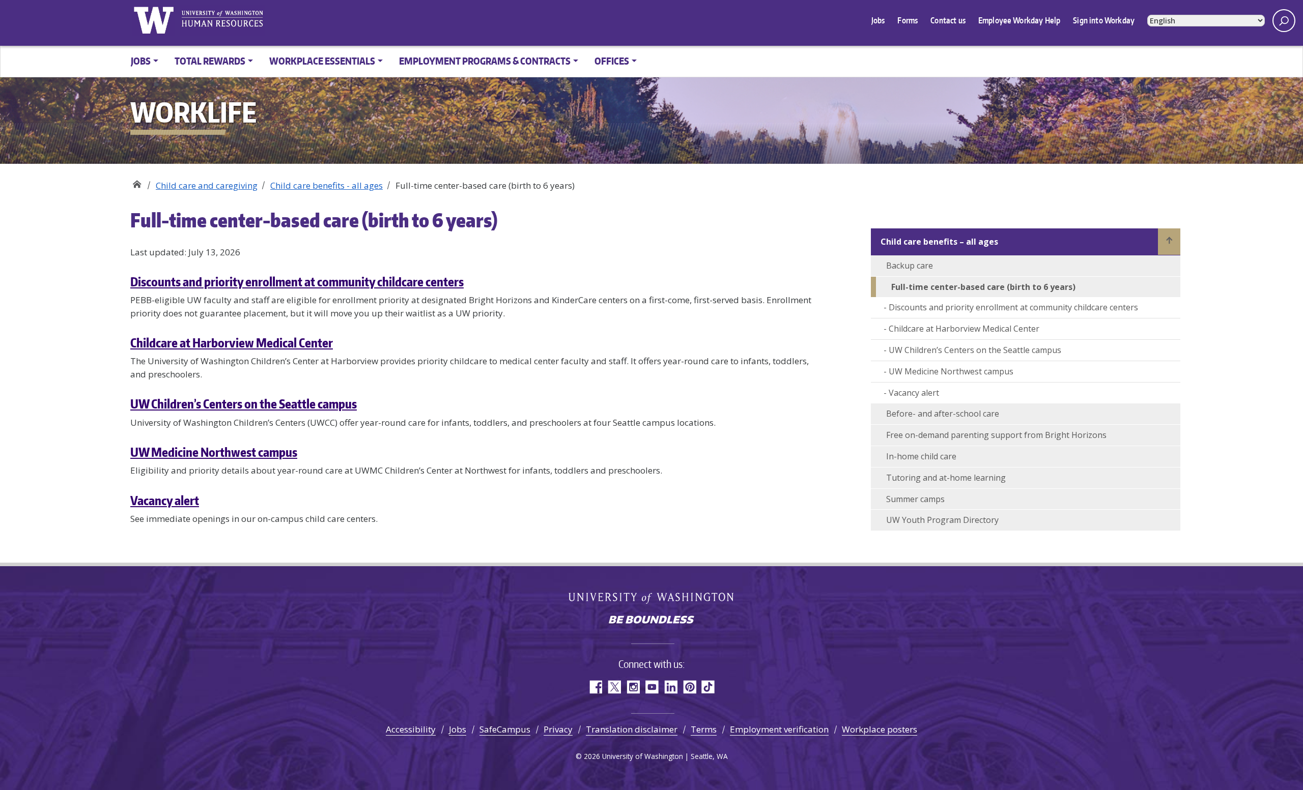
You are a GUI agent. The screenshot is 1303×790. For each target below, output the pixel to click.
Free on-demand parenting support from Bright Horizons (996, 435)
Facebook (595, 687)
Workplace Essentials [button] (322, 60)
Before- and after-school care (942, 413)
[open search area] (1283, 20)
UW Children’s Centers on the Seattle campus (243, 404)
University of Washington (153, 20)
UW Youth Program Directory (942, 519)
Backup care (909, 265)
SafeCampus (504, 729)
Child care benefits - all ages (326, 185)
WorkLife (136, 182)
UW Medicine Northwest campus (213, 452)
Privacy (558, 729)
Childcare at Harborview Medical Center (231, 342)
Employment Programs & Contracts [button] (485, 60)
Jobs (878, 20)
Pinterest (689, 687)
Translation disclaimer (631, 729)
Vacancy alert (164, 500)
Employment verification (779, 729)
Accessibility (411, 729)
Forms (907, 20)
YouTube (652, 687)
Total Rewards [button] (210, 60)
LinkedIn (670, 687)
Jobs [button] (141, 60)
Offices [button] (611, 60)
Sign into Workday (1104, 20)
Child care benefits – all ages (939, 241)
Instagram (633, 687)
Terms (704, 729)
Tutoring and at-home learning (946, 477)
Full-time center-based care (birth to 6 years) (983, 286)
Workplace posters (879, 729)
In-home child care (921, 456)
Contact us (948, 20)
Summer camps (915, 499)
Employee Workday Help (1019, 20)
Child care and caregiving (207, 185)
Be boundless (651, 621)
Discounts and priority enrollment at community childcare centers (297, 281)
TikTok (708, 687)
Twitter (614, 687)
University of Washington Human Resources (222, 20)
